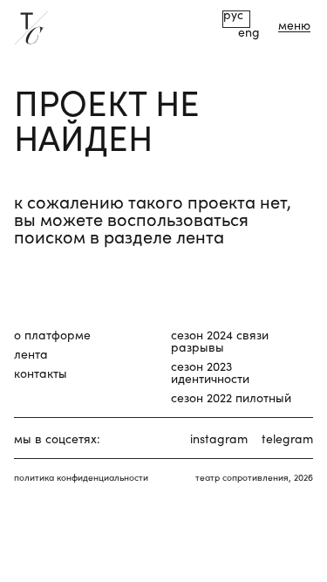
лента (31, 353)
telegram (287, 438)
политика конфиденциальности (81, 477)
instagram (219, 438)
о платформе (52, 334)
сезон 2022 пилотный (231, 397)
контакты (40, 372)
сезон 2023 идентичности (210, 371)
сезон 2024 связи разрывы (220, 340)
